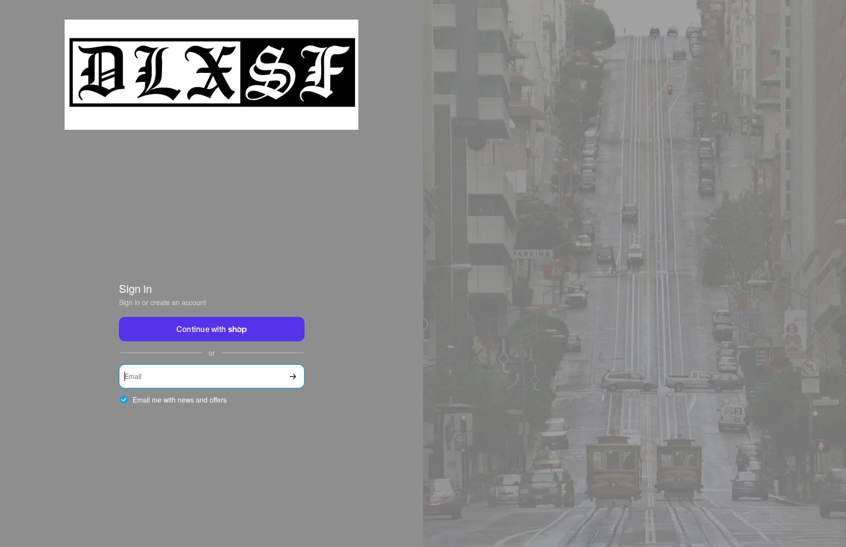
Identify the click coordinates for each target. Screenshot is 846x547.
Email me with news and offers (180, 399)
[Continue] (292, 376)
